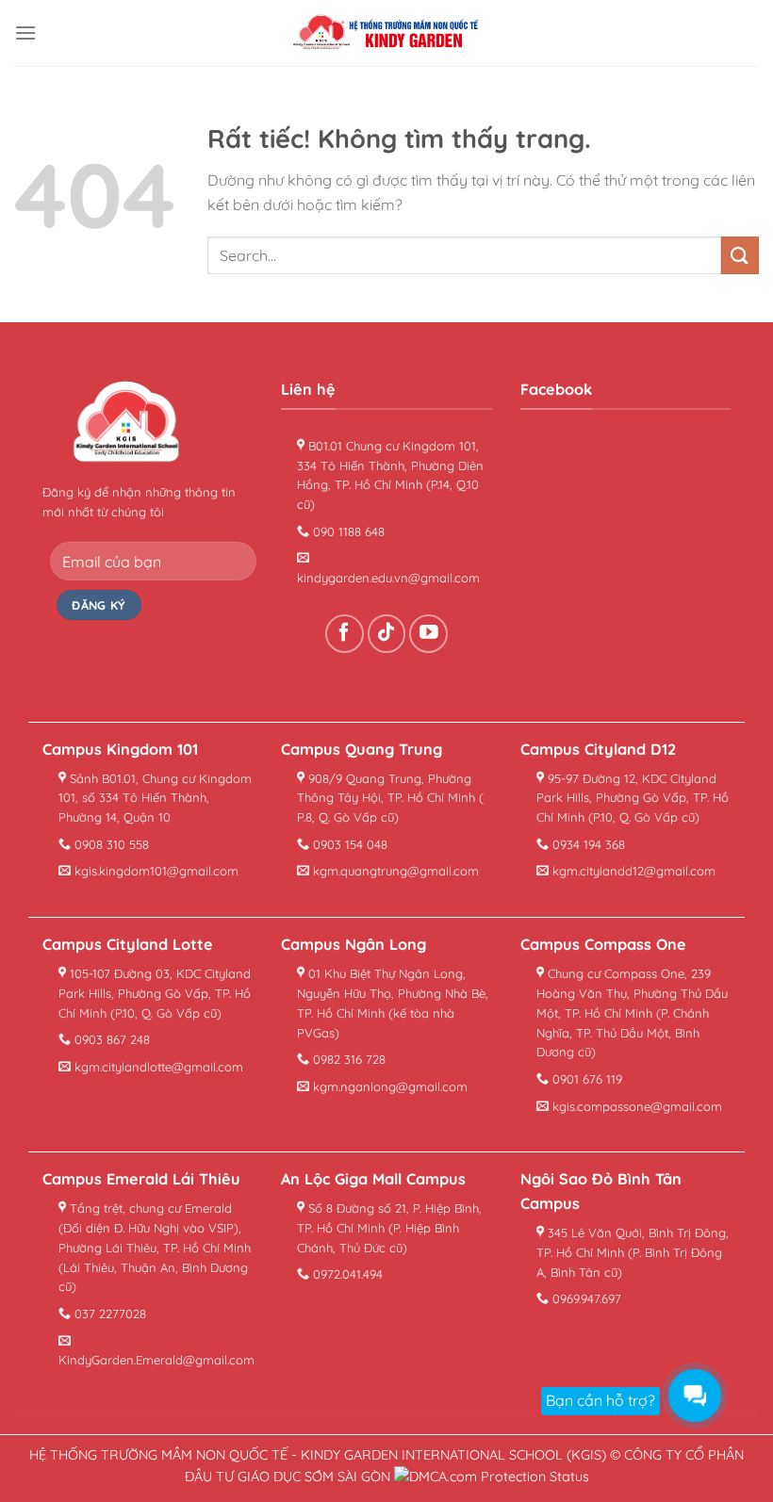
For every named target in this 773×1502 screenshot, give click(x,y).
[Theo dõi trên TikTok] (387, 633)
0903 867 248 (110, 1039)
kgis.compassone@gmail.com (635, 1106)
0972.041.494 (346, 1274)
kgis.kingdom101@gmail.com (154, 870)
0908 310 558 (110, 844)
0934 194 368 (587, 844)
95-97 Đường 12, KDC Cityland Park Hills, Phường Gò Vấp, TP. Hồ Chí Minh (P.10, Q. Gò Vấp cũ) (632, 798)
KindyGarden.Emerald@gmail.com (156, 1359)
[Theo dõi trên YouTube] (428, 633)
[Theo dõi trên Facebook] (344, 633)
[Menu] (25, 32)
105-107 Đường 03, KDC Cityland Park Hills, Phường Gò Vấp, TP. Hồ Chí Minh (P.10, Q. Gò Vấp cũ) (154, 993)
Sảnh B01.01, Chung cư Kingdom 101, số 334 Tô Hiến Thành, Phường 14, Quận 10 (155, 798)
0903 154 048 (348, 844)
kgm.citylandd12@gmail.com (632, 870)
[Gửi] (740, 255)
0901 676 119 (585, 1078)
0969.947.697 (585, 1298)
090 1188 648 (347, 531)
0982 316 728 (347, 1059)
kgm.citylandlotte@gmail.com (157, 1066)
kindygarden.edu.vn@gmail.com (388, 577)
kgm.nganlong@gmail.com (388, 1086)
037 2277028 (108, 1313)
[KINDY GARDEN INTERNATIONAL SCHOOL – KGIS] (386, 33)
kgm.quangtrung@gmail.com (394, 870)
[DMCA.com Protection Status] (491, 1476)
